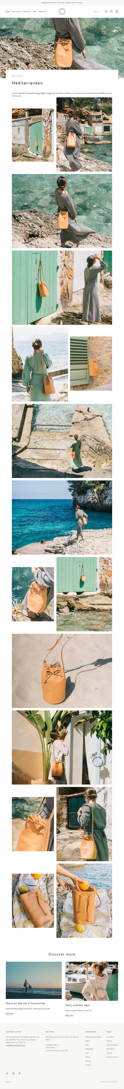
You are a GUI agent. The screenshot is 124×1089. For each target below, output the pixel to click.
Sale (35, 11)
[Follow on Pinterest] (19, 1073)
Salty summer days (77, 1005)
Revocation (111, 1049)
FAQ (87, 1045)
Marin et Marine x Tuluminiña (25, 1003)
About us (43, 11)
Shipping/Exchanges (93, 1037)
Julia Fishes (41, 93)
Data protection (112, 1045)
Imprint (109, 1041)
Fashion (26, 11)
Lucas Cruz (51, 93)
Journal (88, 1061)
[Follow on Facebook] (7, 1073)
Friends (88, 1065)
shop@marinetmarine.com (15, 1045)
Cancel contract (112, 1057)
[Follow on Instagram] (13, 1073)
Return (88, 1041)
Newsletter (89, 1049)
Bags (8, 11)
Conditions (111, 1037)
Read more (10, 1013)
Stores (88, 1057)
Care (87, 1053)
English (96, 11)
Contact (109, 1053)
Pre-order (16, 11)
